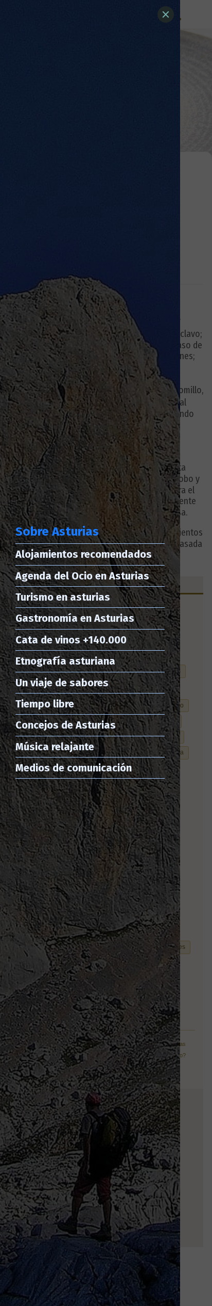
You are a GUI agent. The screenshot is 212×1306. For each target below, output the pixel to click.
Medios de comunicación (73, 768)
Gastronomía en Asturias (74, 618)
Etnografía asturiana (65, 661)
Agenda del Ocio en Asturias (82, 576)
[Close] (165, 14)
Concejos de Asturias (65, 725)
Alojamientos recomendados (83, 554)
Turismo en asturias (62, 597)
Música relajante (54, 746)
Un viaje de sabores (62, 682)
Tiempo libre (44, 704)
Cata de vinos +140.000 (71, 640)
